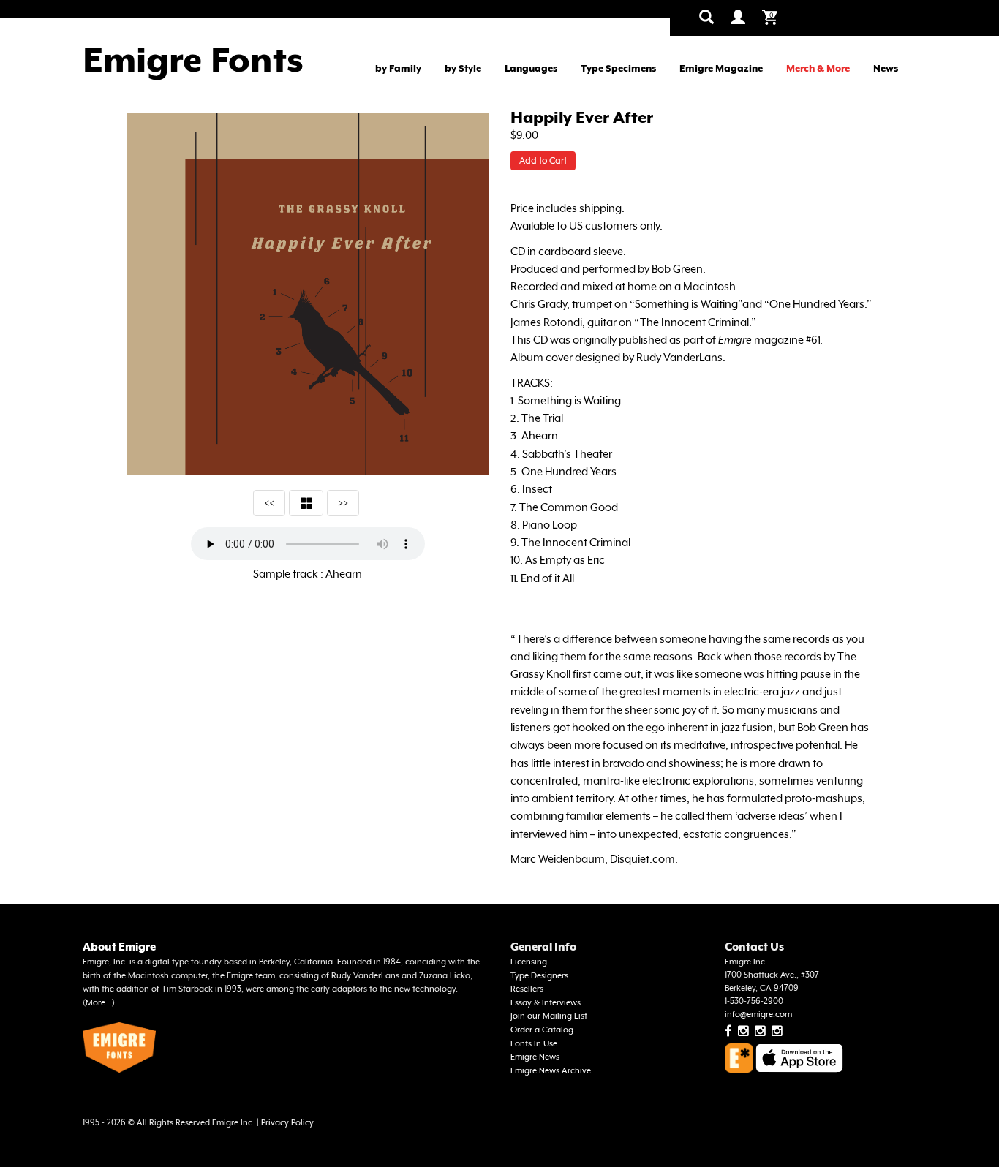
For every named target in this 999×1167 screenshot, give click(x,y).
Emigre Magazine (721, 68)
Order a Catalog (541, 1030)
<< (269, 502)
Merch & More (818, 68)
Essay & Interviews (545, 1003)
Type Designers (539, 976)
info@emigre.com (758, 1014)
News (885, 68)
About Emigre (119, 946)
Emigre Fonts (193, 60)
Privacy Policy (287, 1123)
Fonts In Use (533, 1044)
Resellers (526, 989)
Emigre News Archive (550, 1071)
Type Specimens (618, 68)
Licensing (528, 962)
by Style (463, 68)
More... (99, 1003)
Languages (531, 68)
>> (343, 502)
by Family (398, 68)
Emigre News (534, 1057)
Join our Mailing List (548, 1016)
